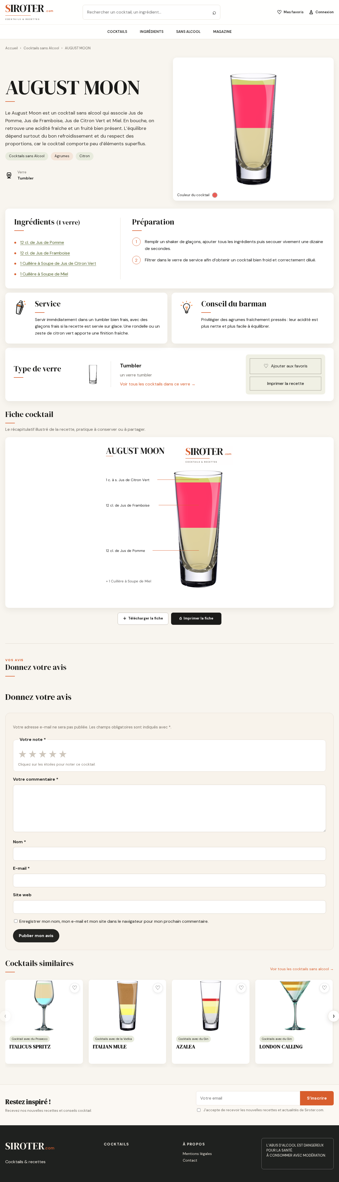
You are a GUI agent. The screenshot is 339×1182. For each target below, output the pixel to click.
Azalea (185, 1046)
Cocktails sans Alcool (41, 48)
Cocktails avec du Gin (193, 1039)
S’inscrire (317, 1098)
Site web (22, 895)
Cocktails (117, 31)
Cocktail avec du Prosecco (29, 1039)
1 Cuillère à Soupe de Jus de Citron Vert (58, 263)
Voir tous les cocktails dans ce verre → (157, 384)
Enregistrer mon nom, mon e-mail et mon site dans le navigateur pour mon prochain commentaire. (113, 921)
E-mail (21, 868)
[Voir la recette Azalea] (210, 1005)
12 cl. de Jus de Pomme (42, 242)
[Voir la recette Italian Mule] (127, 1005)
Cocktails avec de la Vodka (113, 1039)
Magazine (222, 31)
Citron (84, 156)
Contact (190, 1160)
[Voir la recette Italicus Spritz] (44, 1005)
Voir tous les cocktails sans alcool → (302, 968)
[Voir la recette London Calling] (294, 1005)
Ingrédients (151, 31)
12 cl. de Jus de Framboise (45, 253)
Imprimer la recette (285, 383)
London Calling (281, 1046)
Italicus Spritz (30, 1046)
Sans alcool (188, 31)
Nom (19, 842)
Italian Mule (110, 1046)
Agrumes (62, 156)
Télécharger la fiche (143, 618)
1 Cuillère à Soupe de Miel (44, 274)
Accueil (11, 48)
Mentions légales (197, 1153)
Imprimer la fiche (196, 618)
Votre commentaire (35, 779)
